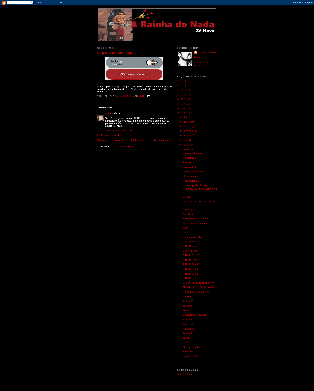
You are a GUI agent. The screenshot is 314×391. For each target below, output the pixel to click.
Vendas (187, 310)
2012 (184, 90)
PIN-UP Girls (189, 278)
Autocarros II (189, 158)
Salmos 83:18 (190, 167)
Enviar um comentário (108, 135)
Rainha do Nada (207, 52)
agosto (187, 135)
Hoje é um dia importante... (197, 218)
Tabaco (186, 338)
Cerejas (187, 197)
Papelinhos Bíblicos (193, 171)
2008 (184, 108)
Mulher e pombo (191, 347)
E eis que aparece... (193, 241)
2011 (184, 95)
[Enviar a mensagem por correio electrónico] (148, 96)
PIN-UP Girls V (191, 260)
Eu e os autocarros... (194, 153)
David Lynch (189, 209)
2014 (184, 81)
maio (186, 149)
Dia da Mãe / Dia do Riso (196, 292)
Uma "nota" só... (191, 356)
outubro (188, 126)
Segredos (188, 351)
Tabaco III (188, 319)
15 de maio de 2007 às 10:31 (120, 130)
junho (187, 145)
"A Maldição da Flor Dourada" (198, 287)
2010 (184, 99)
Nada (185, 228)
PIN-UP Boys (190, 246)
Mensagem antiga (162, 140)
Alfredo (186, 342)
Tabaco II (188, 333)
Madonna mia (190, 176)
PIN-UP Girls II (191, 274)
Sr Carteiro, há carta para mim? (199, 283)
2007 (184, 113)
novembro (189, 122)
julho (186, 140)
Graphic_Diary (184, 374)
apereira (109, 113)
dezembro (189, 117)
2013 (184, 85)
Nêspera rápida (191, 181)
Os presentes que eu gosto (197, 223)
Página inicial (138, 140)
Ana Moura (188, 214)
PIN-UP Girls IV (191, 264)
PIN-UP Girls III (191, 269)
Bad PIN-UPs (190, 251)
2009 (184, 104)
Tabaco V (188, 301)
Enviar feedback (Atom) (122, 146)
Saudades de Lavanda (194, 315)
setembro (189, 131)
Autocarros (188, 162)
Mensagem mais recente (110, 140)
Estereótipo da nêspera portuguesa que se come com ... (200, 189)
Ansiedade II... (190, 324)
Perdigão (187, 296)
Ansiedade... (189, 329)
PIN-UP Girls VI (191, 255)
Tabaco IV (188, 306)
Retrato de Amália (192, 237)
